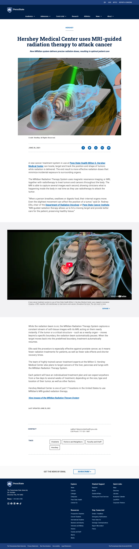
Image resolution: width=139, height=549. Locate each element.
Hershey (69, 28)
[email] (102, 148)
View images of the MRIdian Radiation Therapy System (53, 398)
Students (55, 442)
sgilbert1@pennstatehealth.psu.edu (83, 429)
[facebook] (83, 148)
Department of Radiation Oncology (62, 205)
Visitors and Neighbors (73, 442)
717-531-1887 (84, 431)
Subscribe (83, 471)
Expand (105, 308)
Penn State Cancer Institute (95, 205)
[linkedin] (96, 148)
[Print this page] (109, 148)
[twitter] (89, 148)
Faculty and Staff (94, 442)
